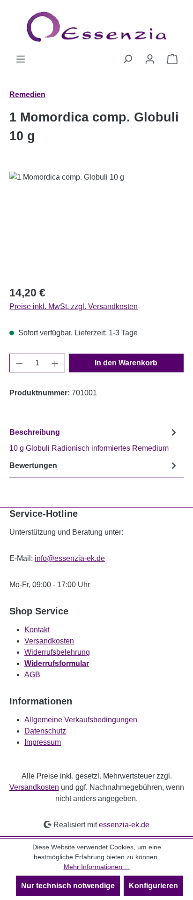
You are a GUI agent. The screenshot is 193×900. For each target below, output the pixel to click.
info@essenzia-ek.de (70, 558)
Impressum (42, 742)
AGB (32, 675)
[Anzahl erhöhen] (55, 363)
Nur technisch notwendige (68, 886)
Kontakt (37, 630)
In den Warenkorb (126, 363)
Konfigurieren (153, 886)
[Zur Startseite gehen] (96, 26)
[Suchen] (127, 59)
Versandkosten (49, 641)
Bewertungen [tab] (33, 465)
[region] (96, 224)
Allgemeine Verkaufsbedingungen (80, 720)
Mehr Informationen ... (97, 866)
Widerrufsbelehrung (57, 652)
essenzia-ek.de (124, 825)
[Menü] (20, 59)
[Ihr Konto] (150, 59)
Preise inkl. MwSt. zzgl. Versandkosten (73, 306)
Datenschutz (45, 731)
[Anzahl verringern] (19, 363)
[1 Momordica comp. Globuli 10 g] (96, 224)
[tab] (94, 439)
